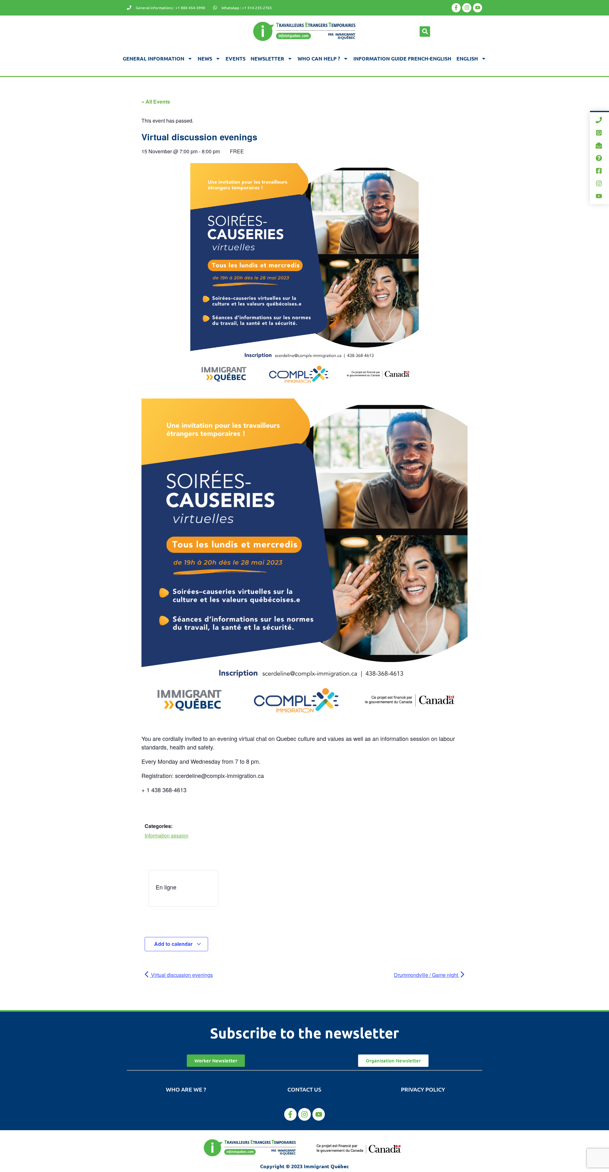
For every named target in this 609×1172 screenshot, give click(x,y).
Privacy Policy (423, 1089)
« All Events (155, 101)
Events (236, 58)
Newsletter (267, 58)
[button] (425, 31)
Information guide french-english (402, 58)
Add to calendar (174, 943)
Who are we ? (186, 1089)
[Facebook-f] (456, 7)
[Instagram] (466, 7)
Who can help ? (319, 58)
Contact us (304, 1089)
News (205, 58)
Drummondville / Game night (426, 974)
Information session (166, 835)
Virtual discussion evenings (181, 974)
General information (153, 58)
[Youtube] (477, 7)
